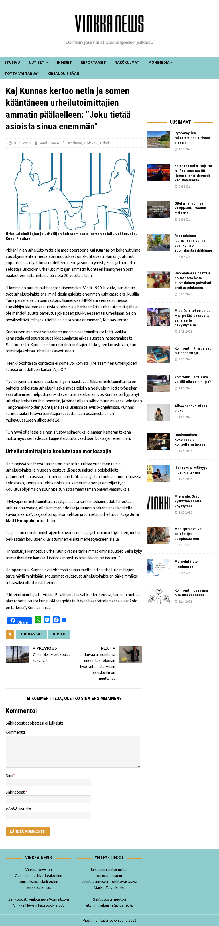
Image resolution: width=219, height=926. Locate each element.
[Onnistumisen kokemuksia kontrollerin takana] (158, 441)
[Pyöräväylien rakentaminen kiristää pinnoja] (158, 139)
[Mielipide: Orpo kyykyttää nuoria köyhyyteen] (158, 502)
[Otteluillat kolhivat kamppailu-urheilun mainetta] (158, 209)
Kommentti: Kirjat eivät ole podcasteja (193, 350)
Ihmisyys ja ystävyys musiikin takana (191, 469)
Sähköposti (15, 792)
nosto (59, 634)
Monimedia (159, 62)
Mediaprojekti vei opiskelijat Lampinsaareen (189, 534)
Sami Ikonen (49, 143)
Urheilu (106, 143)
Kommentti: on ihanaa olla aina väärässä (191, 592)
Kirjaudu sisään (63, 73)
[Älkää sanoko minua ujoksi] (158, 412)
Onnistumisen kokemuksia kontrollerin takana (190, 440)
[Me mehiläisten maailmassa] (158, 567)
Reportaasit (93, 62)
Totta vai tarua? (22, 73)
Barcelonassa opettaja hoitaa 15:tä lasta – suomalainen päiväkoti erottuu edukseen (193, 280)
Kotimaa (75, 143)
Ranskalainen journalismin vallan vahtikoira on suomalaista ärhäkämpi (193, 243)
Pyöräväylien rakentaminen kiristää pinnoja (192, 138)
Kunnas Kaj (31, 634)
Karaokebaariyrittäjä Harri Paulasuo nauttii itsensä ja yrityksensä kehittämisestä (193, 173)
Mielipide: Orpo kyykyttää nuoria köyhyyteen (188, 501)
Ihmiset (64, 62)
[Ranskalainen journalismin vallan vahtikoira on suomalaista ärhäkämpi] (158, 242)
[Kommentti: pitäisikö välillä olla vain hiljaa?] (158, 383)
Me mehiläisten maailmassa (187, 563)
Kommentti (15, 732)
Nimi (9, 775)
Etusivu (12, 62)
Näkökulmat (127, 62)
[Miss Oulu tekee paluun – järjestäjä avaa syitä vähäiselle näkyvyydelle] (158, 317)
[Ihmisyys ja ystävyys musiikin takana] (158, 473)
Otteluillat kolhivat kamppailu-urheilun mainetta (190, 208)
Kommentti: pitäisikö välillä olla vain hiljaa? (193, 379)
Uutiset (36, 62)
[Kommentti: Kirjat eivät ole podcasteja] (158, 354)
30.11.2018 (22, 143)
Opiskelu (91, 143)
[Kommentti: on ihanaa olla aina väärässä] (158, 596)
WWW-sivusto (18, 809)
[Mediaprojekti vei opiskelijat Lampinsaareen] (158, 535)
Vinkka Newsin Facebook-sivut (38, 905)
